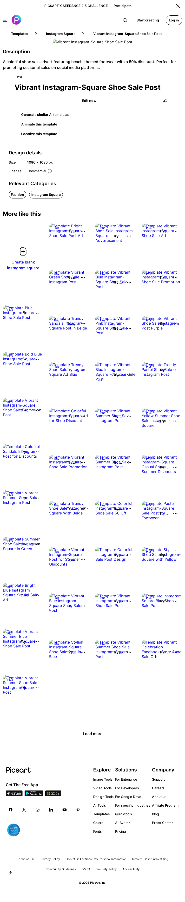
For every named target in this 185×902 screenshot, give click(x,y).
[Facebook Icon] (10, 810)
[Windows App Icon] (53, 794)
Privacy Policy (50, 859)
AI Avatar (122, 823)
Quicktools (123, 814)
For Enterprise (126, 779)
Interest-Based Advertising (150, 859)
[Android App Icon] (34, 794)
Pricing (120, 831)
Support (158, 779)
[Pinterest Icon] (78, 810)
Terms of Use (26, 859)
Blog (155, 814)
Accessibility (131, 869)
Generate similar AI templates (45, 114)
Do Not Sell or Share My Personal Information (96, 859)
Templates (101, 814)
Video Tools (102, 788)
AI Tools (99, 805)
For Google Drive (128, 797)
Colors (98, 823)
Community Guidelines (61, 869)
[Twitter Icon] (24, 810)
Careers (158, 788)
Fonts (97, 831)
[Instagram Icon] (37, 810)
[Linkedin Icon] (51, 810)
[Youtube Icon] (64, 810)
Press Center (162, 823)
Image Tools (102, 779)
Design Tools (103, 797)
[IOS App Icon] (14, 794)
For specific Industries (132, 805)
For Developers (127, 788)
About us (159, 797)
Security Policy (106, 869)
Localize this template (39, 134)
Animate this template (39, 124)
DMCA (86, 869)
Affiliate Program (165, 805)
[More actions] (83, 231)
